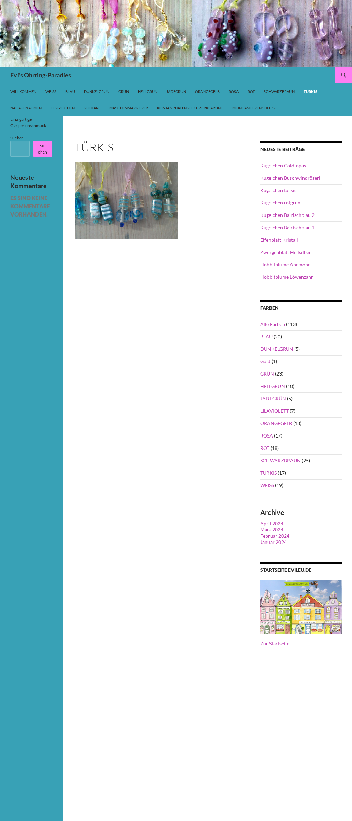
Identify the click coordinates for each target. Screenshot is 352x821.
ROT (265, 448)
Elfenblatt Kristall (279, 240)
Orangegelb (207, 91)
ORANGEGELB (276, 423)
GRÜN (267, 374)
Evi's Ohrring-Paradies (40, 75)
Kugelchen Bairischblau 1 (287, 227)
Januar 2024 (273, 542)
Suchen (17, 137)
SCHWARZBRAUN (280, 460)
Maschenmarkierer (128, 108)
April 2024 (271, 523)
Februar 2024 (274, 536)
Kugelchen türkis (278, 190)
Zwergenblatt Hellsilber (285, 252)
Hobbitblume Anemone (285, 264)
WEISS (267, 485)
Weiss (50, 91)
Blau (70, 91)
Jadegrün (176, 91)
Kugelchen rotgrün (280, 203)
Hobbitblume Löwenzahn (287, 277)
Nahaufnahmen (26, 108)
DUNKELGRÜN (276, 349)
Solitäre (92, 108)
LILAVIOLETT (274, 411)
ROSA (266, 436)
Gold (265, 361)
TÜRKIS (268, 473)
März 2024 (271, 530)
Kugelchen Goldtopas (283, 165)
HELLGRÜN (272, 386)
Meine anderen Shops (253, 108)
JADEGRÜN (273, 398)
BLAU (266, 336)
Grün (123, 91)
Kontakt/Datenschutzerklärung (190, 108)
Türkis (310, 91)
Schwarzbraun (279, 91)
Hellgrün (147, 91)
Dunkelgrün (96, 91)
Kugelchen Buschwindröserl (290, 178)
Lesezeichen (63, 108)
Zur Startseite (274, 643)
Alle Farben (272, 324)
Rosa (234, 91)
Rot (251, 91)
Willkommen (23, 91)
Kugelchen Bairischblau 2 (287, 215)
